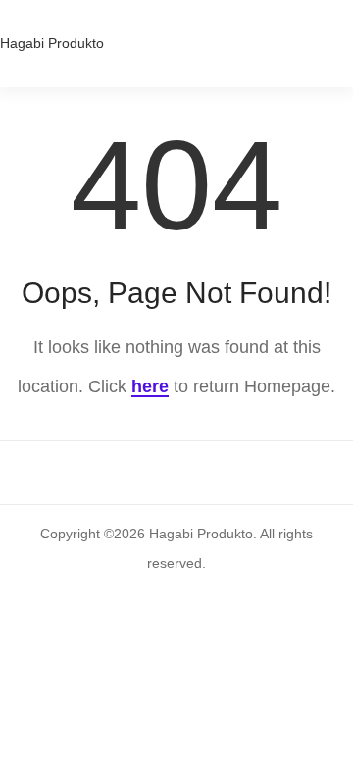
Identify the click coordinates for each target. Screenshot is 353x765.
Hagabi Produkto (52, 43)
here (150, 386)
